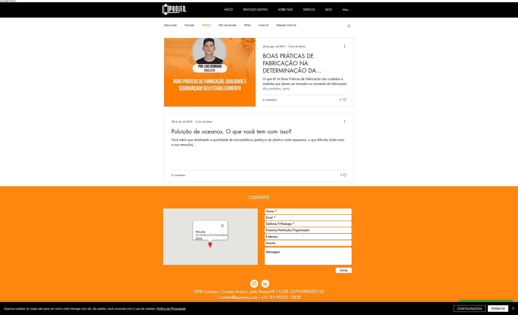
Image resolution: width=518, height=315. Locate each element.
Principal (189, 25)
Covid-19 (263, 25)
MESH (247, 25)
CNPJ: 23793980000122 (301, 291)
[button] (349, 26)
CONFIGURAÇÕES (469, 309)
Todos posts (170, 25)
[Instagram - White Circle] (254, 284)
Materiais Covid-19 (286, 25)
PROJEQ (206, 25)
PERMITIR (498, 309)
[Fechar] (513, 308)
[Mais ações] (346, 46)
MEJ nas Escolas (227, 25)
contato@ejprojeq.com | (240, 297)
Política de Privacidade (171, 309)
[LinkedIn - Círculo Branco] (265, 284)
